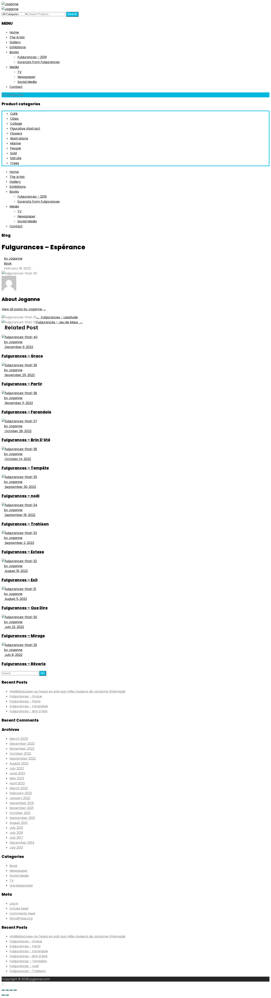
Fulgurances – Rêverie (24, 664)
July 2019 (16, 832)
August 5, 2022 (15, 599)
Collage (16, 123)
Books (14, 52)
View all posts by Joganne (24, 309)
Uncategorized (21, 885)
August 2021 (19, 823)
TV (19, 72)
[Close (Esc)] (3, 990)
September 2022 (23, 758)
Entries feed (19, 908)
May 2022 (17, 778)
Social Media (27, 82)
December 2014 (22, 842)
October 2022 (20, 753)
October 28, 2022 (18, 431)
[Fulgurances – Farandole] (19, 393)
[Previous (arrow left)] (3, 995)
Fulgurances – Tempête (25, 468)
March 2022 (19, 788)
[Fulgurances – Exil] (19, 561)
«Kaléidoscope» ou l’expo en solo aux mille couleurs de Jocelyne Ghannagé (67, 691)
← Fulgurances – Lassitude (57, 317)
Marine (15, 143)
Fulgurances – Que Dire (25, 608)
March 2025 (19, 738)
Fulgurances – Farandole (26, 412)
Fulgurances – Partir (22, 384)
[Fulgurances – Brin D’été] (19, 421)
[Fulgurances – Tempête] (19, 449)
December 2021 (22, 803)
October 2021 (20, 813)
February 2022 (21, 793)
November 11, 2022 (18, 403)
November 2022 (22, 748)
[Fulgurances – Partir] (19, 365)
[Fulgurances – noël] (19, 477)
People (15, 148)
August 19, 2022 (16, 571)
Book (8, 263)
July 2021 (16, 827)
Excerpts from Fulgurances (38, 62)
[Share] (7, 990)
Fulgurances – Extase (23, 552)
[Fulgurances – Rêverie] (19, 645)
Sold (13, 153)
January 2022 (20, 798)
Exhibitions (18, 47)
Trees (14, 163)
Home (14, 32)
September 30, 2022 (20, 487)
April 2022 (17, 783)
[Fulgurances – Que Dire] (19, 589)
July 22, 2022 (14, 627)
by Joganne (13, 258)
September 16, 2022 (19, 515)
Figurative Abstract (25, 128)
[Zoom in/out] (15, 990)
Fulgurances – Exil (19, 580)
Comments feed (22, 913)
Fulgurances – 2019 (32, 57)
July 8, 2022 (13, 655)
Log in (14, 903)
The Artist (17, 37)
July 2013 (16, 847)
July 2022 (17, 768)
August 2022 (19, 763)
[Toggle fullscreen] (11, 990)
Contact (16, 86)
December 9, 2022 (18, 347)
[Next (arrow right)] (7, 995)
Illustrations (19, 138)
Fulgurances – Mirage (23, 635)
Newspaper (26, 77)
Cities (14, 118)
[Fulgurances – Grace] (19, 337)
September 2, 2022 (19, 543)
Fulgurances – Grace (22, 356)
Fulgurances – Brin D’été (26, 440)
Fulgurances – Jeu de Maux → (59, 322)
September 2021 (22, 818)
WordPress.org (21, 918)
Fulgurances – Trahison (25, 524)
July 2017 (16, 837)
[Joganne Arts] (10, 4)
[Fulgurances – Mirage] (19, 617)
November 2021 (22, 808)
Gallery (15, 42)
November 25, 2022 (19, 375)
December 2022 (22, 743)
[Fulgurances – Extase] (19, 533)
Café (14, 113)
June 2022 (17, 773)
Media (14, 67)
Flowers (16, 133)
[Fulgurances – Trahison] (19, 505)
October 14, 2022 (17, 459)
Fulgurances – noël (20, 496)
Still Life (15, 158)
